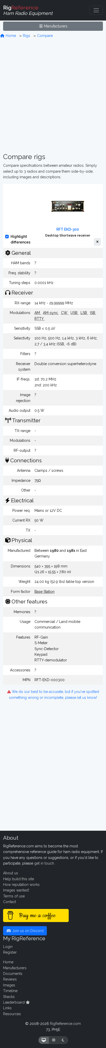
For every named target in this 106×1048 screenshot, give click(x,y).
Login (8, 947)
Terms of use (14, 896)
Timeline (10, 991)
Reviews (10, 979)
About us (10, 873)
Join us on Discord (27, 931)
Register (10, 952)
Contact (9, 902)
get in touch (44, 863)
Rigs (26, 36)
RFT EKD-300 (67, 229)
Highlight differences (20, 239)
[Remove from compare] (97, 242)
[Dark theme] (63, 1040)
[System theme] (44, 1040)
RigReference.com (65, 1024)
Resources (12, 1014)
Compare (45, 36)
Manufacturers (55, 26)
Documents (12, 974)
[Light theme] (54, 1040)
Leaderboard (14, 1002)
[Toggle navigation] (96, 10)
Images (9, 985)
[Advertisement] (53, 96)
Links (7, 1008)
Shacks (9, 997)
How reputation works (21, 885)
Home (10, 36)
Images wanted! (16, 890)
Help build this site (18, 879)
